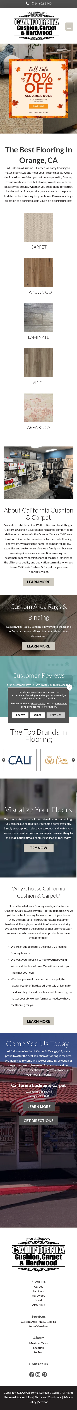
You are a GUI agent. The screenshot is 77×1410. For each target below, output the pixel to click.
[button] (38, 582)
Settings (55, 715)
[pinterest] (44, 1374)
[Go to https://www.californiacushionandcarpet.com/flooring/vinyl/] (38, 366)
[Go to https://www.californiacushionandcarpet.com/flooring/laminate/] (38, 321)
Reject (37, 715)
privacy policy (37, 703)
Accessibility (25, 1397)
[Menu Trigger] (69, 26)
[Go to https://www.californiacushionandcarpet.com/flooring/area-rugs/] (38, 411)
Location (38, 1347)
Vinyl (38, 1300)
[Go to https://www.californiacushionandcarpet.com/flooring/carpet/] (38, 231)
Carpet (38, 1286)
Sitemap (43, 1402)
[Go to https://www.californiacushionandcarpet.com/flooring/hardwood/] (38, 276)
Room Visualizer (38, 1326)
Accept (20, 715)
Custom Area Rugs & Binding (38, 1321)
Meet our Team (38, 1343)
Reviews (38, 1352)
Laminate (38, 1291)
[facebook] (32, 1374)
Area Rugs (38, 1304)
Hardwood (38, 1295)
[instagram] (37, 1374)
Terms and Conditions (48, 1397)
